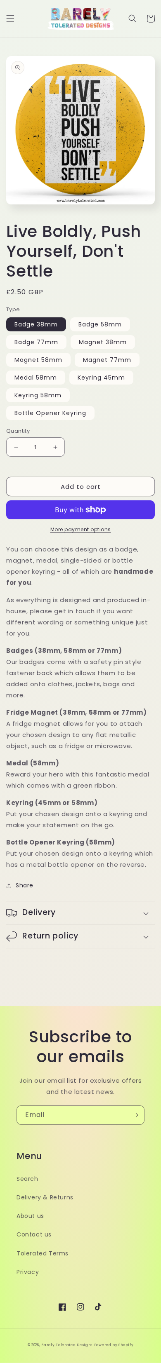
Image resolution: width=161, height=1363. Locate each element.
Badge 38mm (36, 324)
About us (30, 1216)
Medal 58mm (35, 377)
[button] (10, 18)
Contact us (34, 1234)
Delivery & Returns (45, 1197)
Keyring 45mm (101, 377)
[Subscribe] (135, 1115)
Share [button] (24, 885)
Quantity (18, 431)
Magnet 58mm (38, 360)
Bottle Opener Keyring (50, 413)
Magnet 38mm (103, 342)
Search (27, 1179)
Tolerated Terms (43, 1253)
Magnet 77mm (107, 360)
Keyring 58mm (38, 395)
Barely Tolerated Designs (66, 1344)
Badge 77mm (36, 342)
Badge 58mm (100, 324)
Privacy (28, 1272)
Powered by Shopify (114, 1344)
